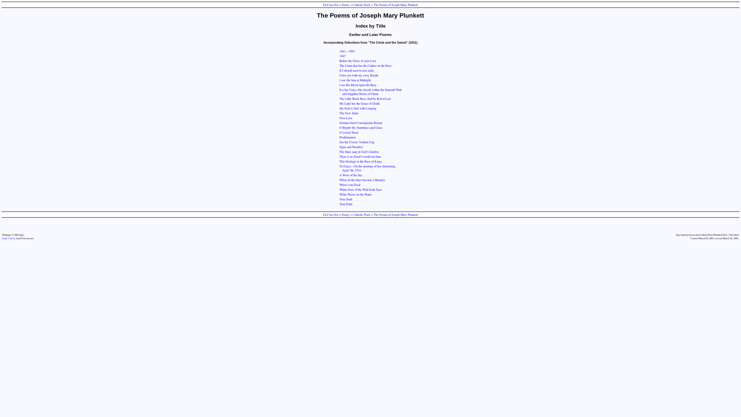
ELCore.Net (330, 5)
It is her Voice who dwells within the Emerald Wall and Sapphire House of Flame (370, 92)
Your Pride (346, 204)
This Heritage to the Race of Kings (360, 161)
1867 (342, 56)
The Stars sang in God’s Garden (358, 152)
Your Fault (345, 199)
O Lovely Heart (348, 132)
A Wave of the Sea (350, 175)
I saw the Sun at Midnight (355, 80)
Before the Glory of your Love (357, 61)
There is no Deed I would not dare (360, 156)
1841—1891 (347, 51)
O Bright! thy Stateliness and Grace (361, 127)
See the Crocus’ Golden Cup (356, 142)
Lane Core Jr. (8, 238)
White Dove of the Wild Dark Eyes (360, 189)
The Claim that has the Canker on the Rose (365, 66)
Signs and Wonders (351, 147)
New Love (345, 118)
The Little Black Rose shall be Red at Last (365, 99)
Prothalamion (347, 137)
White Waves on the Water (355, 194)
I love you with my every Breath (358, 75)
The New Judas (349, 113)
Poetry (345, 5)
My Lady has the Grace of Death (359, 103)
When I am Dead (349, 185)
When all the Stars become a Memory (362, 180)
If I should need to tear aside (356, 70)
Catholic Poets (361, 5)
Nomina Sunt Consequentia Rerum (360, 123)
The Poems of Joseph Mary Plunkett (396, 5)
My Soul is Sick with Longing (357, 108)
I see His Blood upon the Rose (357, 85)
